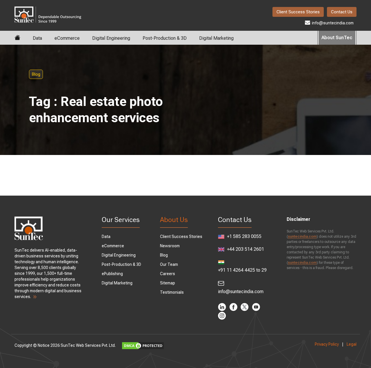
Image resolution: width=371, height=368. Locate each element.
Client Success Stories (298, 12)
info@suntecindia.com (332, 23)
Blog (36, 74)
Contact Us (341, 12)
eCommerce (67, 38)
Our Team (169, 264)
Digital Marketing (216, 38)
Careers (167, 273)
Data (37, 38)
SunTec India (47, 10)
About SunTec (336, 37)
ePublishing (112, 273)
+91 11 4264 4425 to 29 (242, 270)
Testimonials (172, 292)
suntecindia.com (302, 236)
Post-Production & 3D (165, 38)
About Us (174, 220)
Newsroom (170, 245)
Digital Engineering (111, 38)
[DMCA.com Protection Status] (143, 345)
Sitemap (167, 283)
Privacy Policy (327, 344)
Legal (352, 344)
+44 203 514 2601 (245, 249)
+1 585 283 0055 (243, 236)
